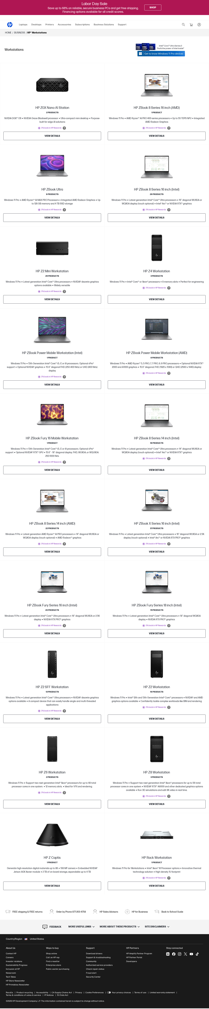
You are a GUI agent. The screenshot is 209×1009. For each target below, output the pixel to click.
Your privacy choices (121, 992)
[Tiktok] (197, 954)
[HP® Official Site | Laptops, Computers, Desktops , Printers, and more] (10, 25)
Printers (49, 24)
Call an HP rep (52, 957)
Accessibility (42, 992)
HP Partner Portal (134, 957)
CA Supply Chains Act (62, 992)
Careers (10, 957)
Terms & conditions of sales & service (23, 995)
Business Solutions (104, 24)
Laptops (23, 24)
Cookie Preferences (94, 992)
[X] (185, 954)
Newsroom (11, 973)
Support (122, 24)
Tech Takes (11, 977)
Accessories (64, 24)
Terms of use (140, 992)
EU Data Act (62, 995)
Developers (131, 961)
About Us (10, 948)
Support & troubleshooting (98, 957)
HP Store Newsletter (15, 981)
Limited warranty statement (162, 992)
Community (91, 961)
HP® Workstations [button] (37, 32)
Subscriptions (82, 24)
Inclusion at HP (13, 969)
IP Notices (49, 995)
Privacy (78, 992)
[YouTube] (191, 954)
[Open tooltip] (64, 128)
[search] (183, 25)
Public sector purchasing (57, 969)
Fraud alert (91, 973)
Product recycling (24, 992)
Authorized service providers (99, 965)
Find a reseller (53, 961)
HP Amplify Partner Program (139, 953)
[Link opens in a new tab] (161, 53)
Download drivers (94, 953)
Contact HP (11, 953)
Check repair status (95, 969)
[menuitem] (23, 25)
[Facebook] (173, 954)
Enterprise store (53, 965)
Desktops (36, 24)
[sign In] (199, 25)
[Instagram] (179, 954)
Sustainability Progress (16, 965)
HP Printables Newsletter (17, 985)
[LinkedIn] (167, 954)
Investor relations (14, 961)
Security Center (93, 977)
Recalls (9, 992)
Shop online (51, 953)
